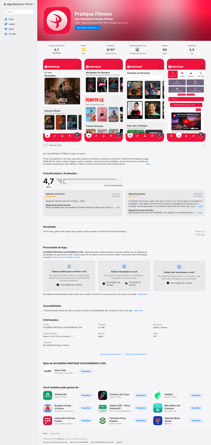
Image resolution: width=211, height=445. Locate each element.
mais (148, 164)
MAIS (118, 207)
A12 (154, 336)
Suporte (119, 442)
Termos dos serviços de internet (55, 442)
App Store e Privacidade (79, 442)
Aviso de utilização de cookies (102, 442)
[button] (18, 19)
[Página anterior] (40, 100)
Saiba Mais (142, 294)
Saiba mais (138, 310)
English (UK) (54, 433)
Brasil (45, 433)
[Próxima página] (208, 100)
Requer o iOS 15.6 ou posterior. (57, 336)
